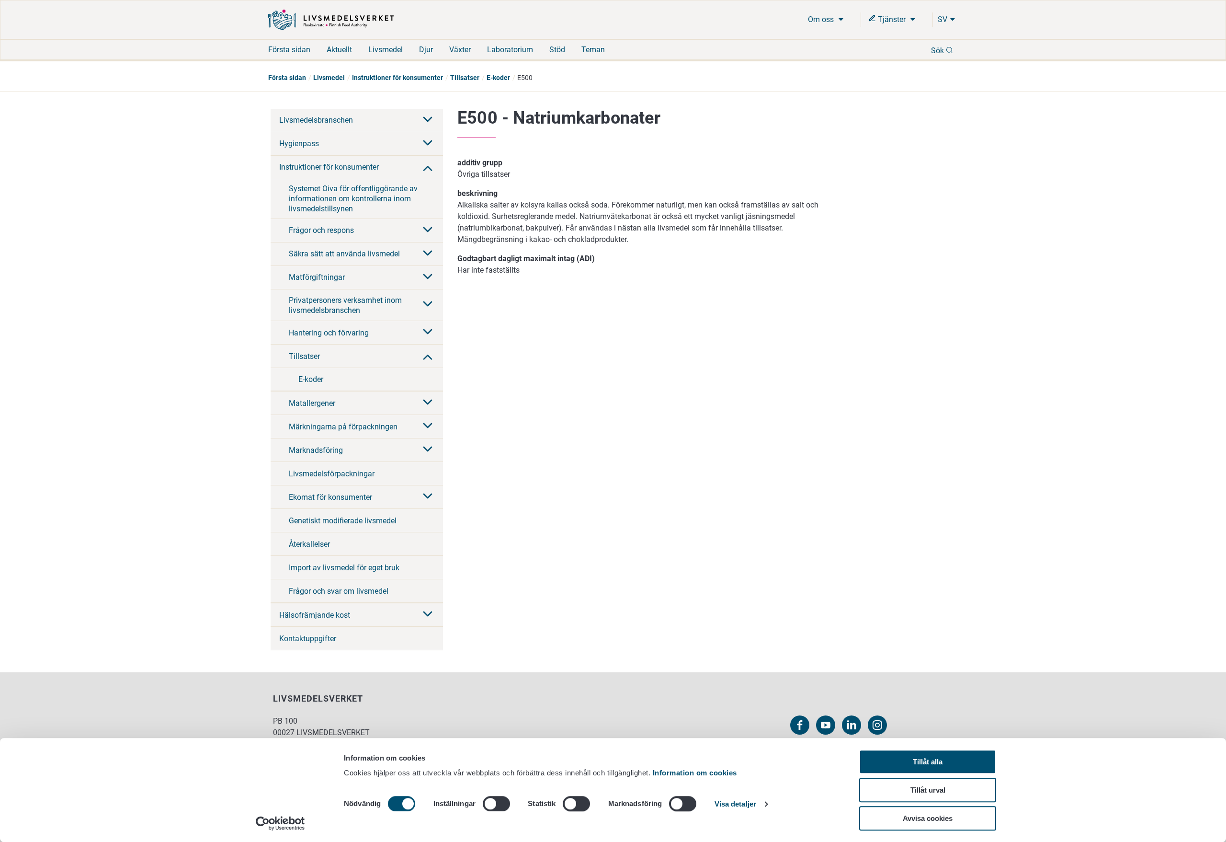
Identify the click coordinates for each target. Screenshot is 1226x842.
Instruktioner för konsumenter (397, 77)
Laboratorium (510, 49)
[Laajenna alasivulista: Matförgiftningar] (427, 277)
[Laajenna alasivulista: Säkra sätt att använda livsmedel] (427, 254)
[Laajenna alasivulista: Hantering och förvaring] (427, 332)
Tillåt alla (927, 762)
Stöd (557, 49)
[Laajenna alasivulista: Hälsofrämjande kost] (427, 615)
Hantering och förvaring (329, 332)
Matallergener (312, 403)
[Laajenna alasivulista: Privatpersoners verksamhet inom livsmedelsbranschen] (427, 305)
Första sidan (289, 49)
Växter (460, 49)
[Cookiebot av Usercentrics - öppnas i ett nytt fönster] (280, 823)
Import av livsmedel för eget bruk (344, 567)
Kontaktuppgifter (307, 638)
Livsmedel (385, 49)
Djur (426, 49)
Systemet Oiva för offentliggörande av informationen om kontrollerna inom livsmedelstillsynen (353, 198)
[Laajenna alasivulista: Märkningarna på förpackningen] (427, 426)
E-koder (498, 77)
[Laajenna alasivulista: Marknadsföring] (427, 450)
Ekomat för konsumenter (330, 497)
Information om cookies (695, 773)
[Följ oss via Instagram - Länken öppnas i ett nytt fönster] (877, 725)
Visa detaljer (735, 804)
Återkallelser (309, 544)
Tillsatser (464, 77)
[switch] (496, 803)
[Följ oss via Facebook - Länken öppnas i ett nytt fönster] (799, 725)
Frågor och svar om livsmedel (338, 591)
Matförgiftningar (317, 277)
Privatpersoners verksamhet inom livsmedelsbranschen (345, 305)
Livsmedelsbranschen (316, 120)
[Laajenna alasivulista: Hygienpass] (427, 144)
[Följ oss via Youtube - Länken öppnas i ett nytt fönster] (825, 725)
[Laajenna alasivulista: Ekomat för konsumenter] (427, 497)
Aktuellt (339, 49)
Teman (593, 49)
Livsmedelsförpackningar (332, 473)
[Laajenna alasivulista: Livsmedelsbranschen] (427, 120)
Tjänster (892, 19)
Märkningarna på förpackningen (343, 426)
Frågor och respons (321, 230)
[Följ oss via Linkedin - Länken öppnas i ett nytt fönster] (851, 725)
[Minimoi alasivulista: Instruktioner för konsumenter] (427, 167)
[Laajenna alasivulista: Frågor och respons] (427, 230)
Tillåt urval (927, 790)
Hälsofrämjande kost (314, 615)
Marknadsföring (316, 450)
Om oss (822, 19)
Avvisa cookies (928, 818)
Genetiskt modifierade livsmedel (343, 520)
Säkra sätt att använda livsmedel (344, 253)
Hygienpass (299, 143)
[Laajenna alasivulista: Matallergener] (427, 403)
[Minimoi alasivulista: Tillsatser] (427, 356)
